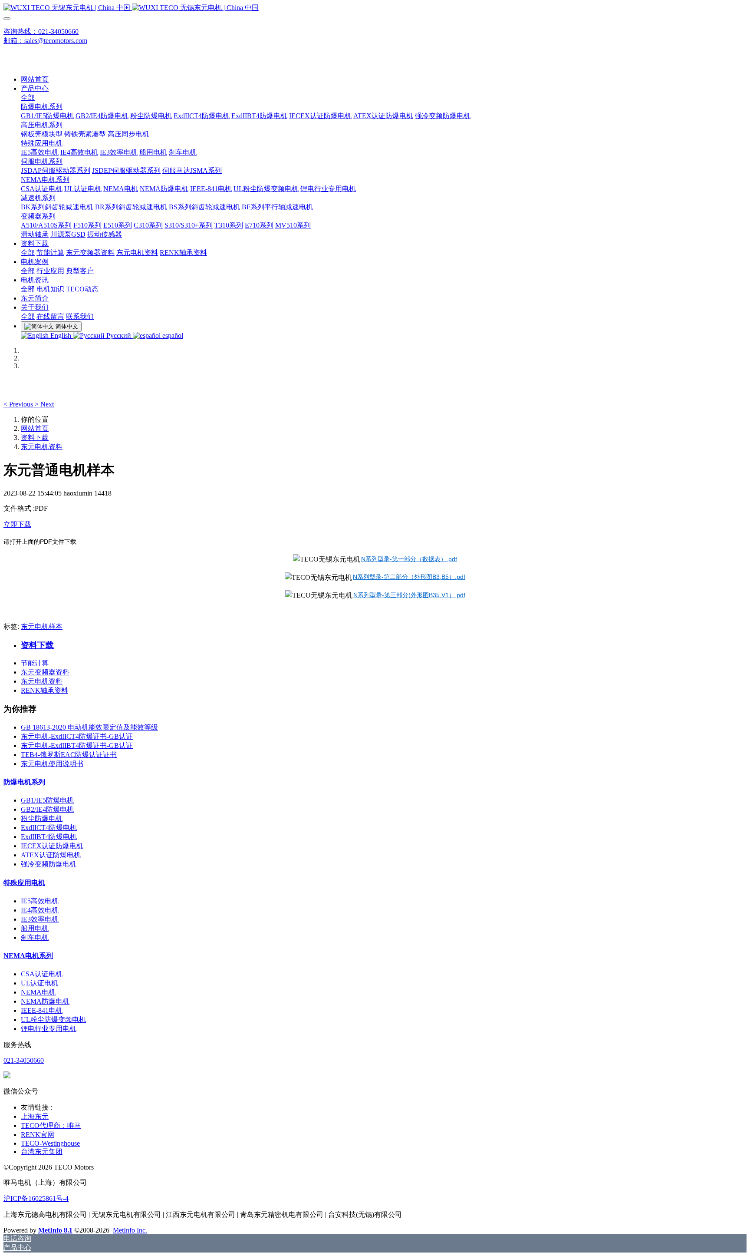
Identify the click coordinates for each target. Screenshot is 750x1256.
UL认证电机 (39, 983)
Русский (119, 335)
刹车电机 (35, 937)
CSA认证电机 (41, 974)
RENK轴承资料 (44, 690)
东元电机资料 (41, 446)
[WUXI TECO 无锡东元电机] (375, 8)
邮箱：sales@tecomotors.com (45, 40)
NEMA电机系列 (28, 955)
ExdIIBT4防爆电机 (49, 836)
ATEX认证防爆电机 (51, 855)
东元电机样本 (41, 626)
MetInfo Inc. (130, 1230)
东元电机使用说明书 (52, 763)
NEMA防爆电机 (45, 1001)
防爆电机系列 (24, 782)
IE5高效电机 (40, 901)
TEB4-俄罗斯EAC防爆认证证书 (69, 754)
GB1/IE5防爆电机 (47, 800)
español (172, 335)
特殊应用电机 (24, 882)
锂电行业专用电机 (48, 1028)
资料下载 (35, 437)
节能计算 (35, 663)
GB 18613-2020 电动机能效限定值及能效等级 (89, 727)
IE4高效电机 (40, 910)
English (61, 335)
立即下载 (17, 524)
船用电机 (35, 928)
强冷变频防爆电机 (48, 864)
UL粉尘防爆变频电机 (53, 1019)
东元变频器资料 (45, 672)
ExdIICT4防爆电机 (49, 827)
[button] (19, 404)
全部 (28, 97)
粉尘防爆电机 (41, 818)
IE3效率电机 (40, 919)
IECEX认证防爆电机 (52, 845)
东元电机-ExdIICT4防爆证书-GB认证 (77, 736)
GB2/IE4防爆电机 (47, 809)
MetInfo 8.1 (55, 1230)
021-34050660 (23, 1060)
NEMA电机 (38, 992)
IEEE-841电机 (41, 1010)
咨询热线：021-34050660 (41, 31)
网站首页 (35, 79)
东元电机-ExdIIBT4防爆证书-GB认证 (77, 745)
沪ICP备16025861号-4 (36, 1198)
